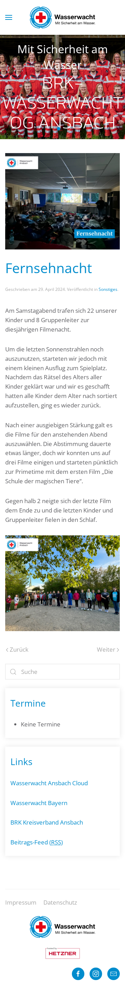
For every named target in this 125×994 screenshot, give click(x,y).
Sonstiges (108, 289)
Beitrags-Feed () (36, 842)
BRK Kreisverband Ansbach (46, 822)
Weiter (106, 649)
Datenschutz (60, 902)
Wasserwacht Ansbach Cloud (49, 783)
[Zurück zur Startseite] (62, 17)
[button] (8, 17)
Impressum (20, 902)
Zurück (19, 649)
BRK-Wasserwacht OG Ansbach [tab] (58, 128)
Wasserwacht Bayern (38, 803)
